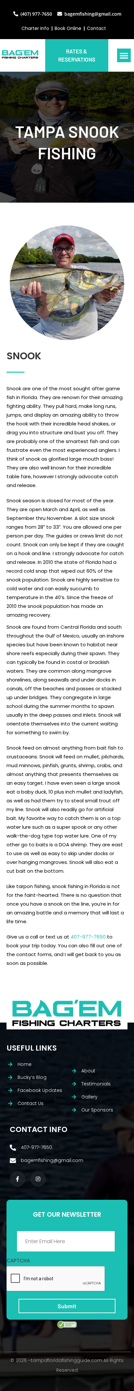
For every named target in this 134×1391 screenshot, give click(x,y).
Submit (67, 1306)
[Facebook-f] (17, 1179)
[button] (124, 55)
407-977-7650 (88, 936)
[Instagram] (38, 1179)
